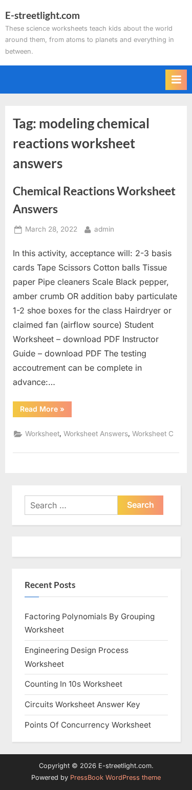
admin (104, 228)
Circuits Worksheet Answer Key (82, 704)
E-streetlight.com (42, 15)
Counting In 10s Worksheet (73, 684)
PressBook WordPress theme (115, 777)
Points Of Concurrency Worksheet (88, 725)
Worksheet (42, 434)
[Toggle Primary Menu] (176, 80)
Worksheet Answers (95, 434)
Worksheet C (153, 434)
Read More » (46, 410)
